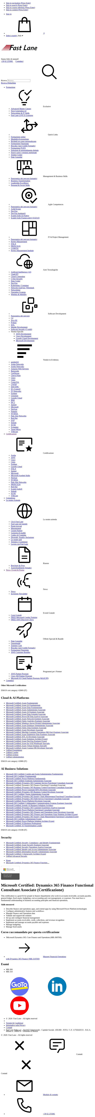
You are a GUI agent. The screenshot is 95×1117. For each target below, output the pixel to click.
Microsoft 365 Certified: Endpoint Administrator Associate (28, 781)
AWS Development (23, 334)
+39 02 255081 (7, 61)
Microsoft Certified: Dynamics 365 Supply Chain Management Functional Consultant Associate (43, 796)
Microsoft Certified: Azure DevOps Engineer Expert (26, 741)
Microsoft (14, 407)
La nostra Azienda (13, 500)
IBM (13, 400)
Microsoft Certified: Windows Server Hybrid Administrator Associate (33, 723)
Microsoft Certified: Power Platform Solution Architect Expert (30, 821)
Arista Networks (17, 364)
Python (13, 323)
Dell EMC (15, 387)
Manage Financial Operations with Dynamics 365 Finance (36, 958)
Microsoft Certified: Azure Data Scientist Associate (26, 714)
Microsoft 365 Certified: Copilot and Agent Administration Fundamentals (34, 774)
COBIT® (14, 248)
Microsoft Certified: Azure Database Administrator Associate (29, 725)
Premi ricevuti (16, 526)
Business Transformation (20, 181)
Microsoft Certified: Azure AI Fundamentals (23, 705)
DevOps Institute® (18, 213)
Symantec (15, 427)
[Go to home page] (19, 57)
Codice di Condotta (18, 535)
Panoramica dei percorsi (20, 316)
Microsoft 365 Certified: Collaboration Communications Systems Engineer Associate (39, 803)
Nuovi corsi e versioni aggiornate (24, 153)
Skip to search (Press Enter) (16, 5)
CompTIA (15, 382)
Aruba (13, 455)
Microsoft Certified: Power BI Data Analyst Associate (27, 716)
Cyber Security (17, 279)
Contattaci (19, 61)
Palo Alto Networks (18, 416)
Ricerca (4, 80)
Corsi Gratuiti (16, 615)
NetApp (14, 409)
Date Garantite (16, 157)
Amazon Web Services (20, 369)
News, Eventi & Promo (15, 570)
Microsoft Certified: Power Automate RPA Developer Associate (31, 790)
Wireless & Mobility (19, 294)
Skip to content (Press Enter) (17, 10)
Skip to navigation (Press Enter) (18, 3)
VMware (14, 432)
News (13, 591)
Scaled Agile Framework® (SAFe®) (25, 218)
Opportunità (15, 643)
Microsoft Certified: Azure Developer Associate (24, 730)
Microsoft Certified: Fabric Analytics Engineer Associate (28, 721)
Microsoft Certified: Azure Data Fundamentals (24, 708)
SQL (13, 325)
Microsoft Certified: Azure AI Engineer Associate (25, 712)
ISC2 (13, 402)
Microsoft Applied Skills (20, 475)
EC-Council (15, 389)
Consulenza (10, 498)
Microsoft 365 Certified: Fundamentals (21, 776)
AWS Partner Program (19, 674)
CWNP (14, 384)
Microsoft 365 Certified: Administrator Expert (24, 819)
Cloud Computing (18, 276)
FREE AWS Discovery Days (22, 620)
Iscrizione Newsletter (19, 594)
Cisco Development (23, 336)
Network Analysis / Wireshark (22, 288)
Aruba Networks (17, 366)
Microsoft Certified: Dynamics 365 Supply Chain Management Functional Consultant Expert (42, 817)
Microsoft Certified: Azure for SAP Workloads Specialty (28, 743)
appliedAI (15, 362)
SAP (13, 420)
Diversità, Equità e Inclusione (22, 537)
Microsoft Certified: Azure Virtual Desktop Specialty (26, 746)
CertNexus (15, 373)
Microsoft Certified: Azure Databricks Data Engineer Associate (30, 734)
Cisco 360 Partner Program (21, 676)
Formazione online (18, 137)
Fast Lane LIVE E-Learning (22, 115)
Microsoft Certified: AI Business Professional (23, 823)
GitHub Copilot (12, 752)
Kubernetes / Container (20, 285)
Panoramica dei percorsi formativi (24, 178)
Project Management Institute (22, 251)
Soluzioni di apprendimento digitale (25, 150)
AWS (13, 458)
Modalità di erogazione (20, 139)
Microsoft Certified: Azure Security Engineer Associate (27, 845)
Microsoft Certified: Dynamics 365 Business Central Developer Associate (34, 792)
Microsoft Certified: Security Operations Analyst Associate (29, 847)
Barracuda (15, 371)
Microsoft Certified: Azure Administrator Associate (26, 710)
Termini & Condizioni (14, 1023)
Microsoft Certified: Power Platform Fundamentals (25, 778)
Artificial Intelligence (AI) (21, 272)
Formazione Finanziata (20, 144)
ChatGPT (14, 274)
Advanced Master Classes (21, 109)
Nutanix (14, 411)
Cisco (13, 378)
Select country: (12, 36)
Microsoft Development (25, 341)
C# (12, 318)
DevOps (14, 211)
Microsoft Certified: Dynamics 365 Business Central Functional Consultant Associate (39, 787)
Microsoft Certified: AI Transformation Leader (24, 826)
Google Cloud (16, 398)
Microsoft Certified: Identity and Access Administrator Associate (31, 849)
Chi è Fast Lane (17, 522)
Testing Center (16, 155)
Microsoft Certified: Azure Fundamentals (22, 703)
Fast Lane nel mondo (19, 524)
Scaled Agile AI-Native (20, 216)
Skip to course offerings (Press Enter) (20, 7)
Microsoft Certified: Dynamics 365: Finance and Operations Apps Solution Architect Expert (42, 814)
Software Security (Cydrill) (21, 329)
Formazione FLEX (18, 148)
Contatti (9, 1027)
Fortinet (14, 393)
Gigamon (14, 396)
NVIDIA (14, 414)
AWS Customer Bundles (20, 652)
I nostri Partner (16, 531)
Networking (15, 290)
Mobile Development (19, 327)
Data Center (15, 281)
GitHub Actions (12, 755)
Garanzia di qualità (18, 533)
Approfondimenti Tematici (21, 568)
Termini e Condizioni (19, 542)
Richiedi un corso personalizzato (23, 141)
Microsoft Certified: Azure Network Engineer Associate (27, 719)
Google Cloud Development (27, 338)
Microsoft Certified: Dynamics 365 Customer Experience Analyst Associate (35, 808)
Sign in (9, 14)
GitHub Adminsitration (15, 757)
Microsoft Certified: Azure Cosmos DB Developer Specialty (29, 748)
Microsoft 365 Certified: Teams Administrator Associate (27, 794)
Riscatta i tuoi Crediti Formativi (23, 146)
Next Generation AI (18, 111)
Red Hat (14, 418)
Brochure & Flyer (18, 565)
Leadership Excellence (20, 183)
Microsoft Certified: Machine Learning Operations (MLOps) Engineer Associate (37, 732)
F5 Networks (16, 391)
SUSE (13, 425)
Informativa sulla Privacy (15, 1025)
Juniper (14, 405)
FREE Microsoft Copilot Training (24, 617)
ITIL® (13, 244)
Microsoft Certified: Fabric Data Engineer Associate (26, 728)
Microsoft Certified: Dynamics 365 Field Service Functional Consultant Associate (38, 799)
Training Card (16, 646)
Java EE (14, 320)
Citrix (13, 380)
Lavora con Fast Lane (19, 544)
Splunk (13, 423)
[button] (20, 36)
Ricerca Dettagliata (8, 83)
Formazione (10, 87)
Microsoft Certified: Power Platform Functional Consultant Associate (33, 810)
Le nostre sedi (16, 540)
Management (16, 528)
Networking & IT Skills (20, 113)
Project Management (19, 242)
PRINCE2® (16, 246)
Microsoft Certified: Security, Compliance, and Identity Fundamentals (33, 843)
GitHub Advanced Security (16, 856)
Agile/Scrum (16, 209)
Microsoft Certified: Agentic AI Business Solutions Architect (29, 805)
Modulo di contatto (50, 1095)
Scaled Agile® (16, 489)
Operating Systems (18, 292)
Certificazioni (11, 434)
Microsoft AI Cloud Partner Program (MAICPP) (30, 678)
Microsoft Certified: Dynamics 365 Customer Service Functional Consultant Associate (39, 783)
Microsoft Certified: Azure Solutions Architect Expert (27, 739)
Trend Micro (16, 429)
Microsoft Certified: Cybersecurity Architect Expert (26, 854)
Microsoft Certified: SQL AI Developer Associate (25, 737)
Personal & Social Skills (20, 185)
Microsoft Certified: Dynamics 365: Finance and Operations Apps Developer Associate (40, 812)
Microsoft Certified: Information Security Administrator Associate (31, 852)
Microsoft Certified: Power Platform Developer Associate (28, 801)
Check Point (16, 375)
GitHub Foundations (14, 750)
